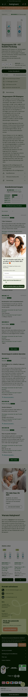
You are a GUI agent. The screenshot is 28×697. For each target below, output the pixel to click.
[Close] (24, 236)
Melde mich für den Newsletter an (12, 280)
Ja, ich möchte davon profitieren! (14, 286)
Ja (6, 282)
